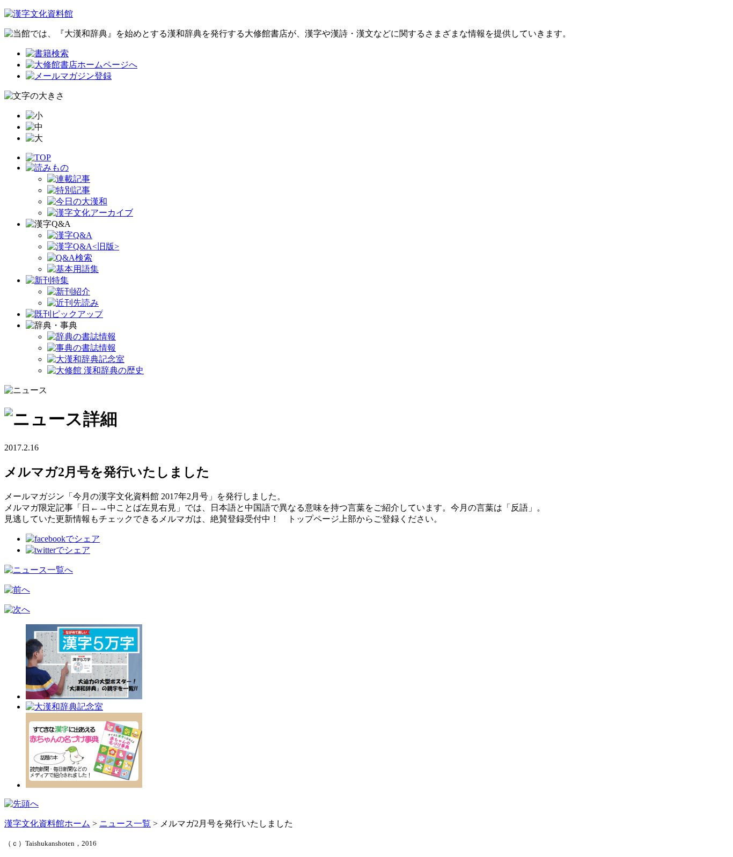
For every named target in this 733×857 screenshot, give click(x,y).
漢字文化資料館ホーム (47, 823)
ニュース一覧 (125, 823)
